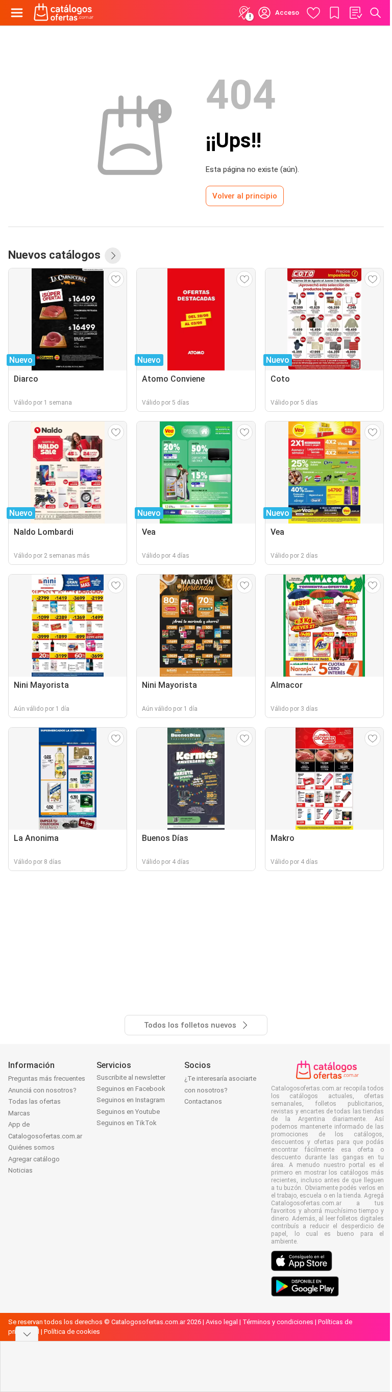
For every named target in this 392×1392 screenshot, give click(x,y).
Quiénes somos (31, 1147)
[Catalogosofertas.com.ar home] (64, 12)
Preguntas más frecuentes (46, 1078)
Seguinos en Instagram (130, 1100)
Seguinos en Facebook (130, 1088)
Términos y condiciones (277, 1322)
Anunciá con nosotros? (42, 1090)
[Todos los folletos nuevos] (113, 255)
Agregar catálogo (34, 1159)
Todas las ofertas (34, 1101)
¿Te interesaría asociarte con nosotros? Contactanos (220, 1090)
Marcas (19, 1113)
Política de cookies (72, 1331)
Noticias (20, 1170)
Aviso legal (222, 1322)
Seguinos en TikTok (126, 1123)
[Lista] (355, 13)
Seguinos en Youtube (128, 1111)
